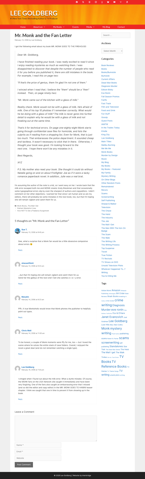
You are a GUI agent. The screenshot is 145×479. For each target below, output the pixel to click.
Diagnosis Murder (109, 86)
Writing (104, 272)
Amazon (116, 290)
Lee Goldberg (33, 13)
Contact (121, 27)
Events (75, 27)
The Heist (105, 214)
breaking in (123, 296)
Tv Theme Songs (113, 371)
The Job (105, 221)
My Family (106, 173)
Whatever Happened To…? (113, 269)
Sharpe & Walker (108, 204)
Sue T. (24, 229)
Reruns (104, 190)
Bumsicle (105, 76)
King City (105, 134)
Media (89, 27)
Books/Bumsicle (108, 72)
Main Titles (106, 141)
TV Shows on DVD (109, 262)
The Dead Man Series (113, 349)
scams (124, 338)
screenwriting (110, 342)
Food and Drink (108, 110)
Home (23, 27)
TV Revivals (106, 258)
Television (105, 207)
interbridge (86, 475)
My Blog (106, 27)
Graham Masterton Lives (26, 208)
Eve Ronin (105, 93)
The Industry (107, 218)
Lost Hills (105, 325)
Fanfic (104, 100)
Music (104, 159)
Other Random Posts (110, 183)
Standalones (116, 346)
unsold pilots (115, 375)
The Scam (106, 234)
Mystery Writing (108, 176)
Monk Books (22, 206)
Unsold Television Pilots (112, 265)
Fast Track (106, 103)
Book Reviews (107, 65)
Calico (103, 301)
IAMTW (104, 124)
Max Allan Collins (116, 325)
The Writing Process (110, 245)
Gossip (104, 117)
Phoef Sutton (115, 334)
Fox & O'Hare (119, 313)
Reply (20, 250)
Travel (104, 252)
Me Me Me (106, 148)
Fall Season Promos (110, 96)
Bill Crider (120, 293)
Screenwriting (107, 197)
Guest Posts (106, 121)
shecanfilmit (28, 263)
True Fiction (106, 255)
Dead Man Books (109, 83)
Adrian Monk (106, 290)
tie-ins (109, 357)
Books (104, 69)
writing (122, 375)
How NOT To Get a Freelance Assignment (33, 211)
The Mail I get (108, 352)
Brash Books (113, 296)
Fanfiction (109, 313)
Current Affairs (108, 79)
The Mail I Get (33, 206)
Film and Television (110, 107)
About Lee (38, 27)
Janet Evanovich (112, 317)
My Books (57, 27)
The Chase (106, 211)
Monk (105, 328)
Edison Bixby (107, 90)
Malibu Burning (108, 145)
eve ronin (117, 309)
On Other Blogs (108, 180)
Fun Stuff (105, 114)
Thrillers (104, 357)
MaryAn (25, 297)
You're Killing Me (108, 276)
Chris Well (26, 330)
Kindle (104, 131)
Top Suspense (107, 248)
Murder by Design (109, 155)
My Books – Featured (111, 169)
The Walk (105, 238)
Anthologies (112, 293)
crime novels (110, 301)
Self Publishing (108, 200)
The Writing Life (108, 241)
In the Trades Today (110, 128)
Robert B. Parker (112, 338)
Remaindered (107, 186)
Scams (104, 193)
